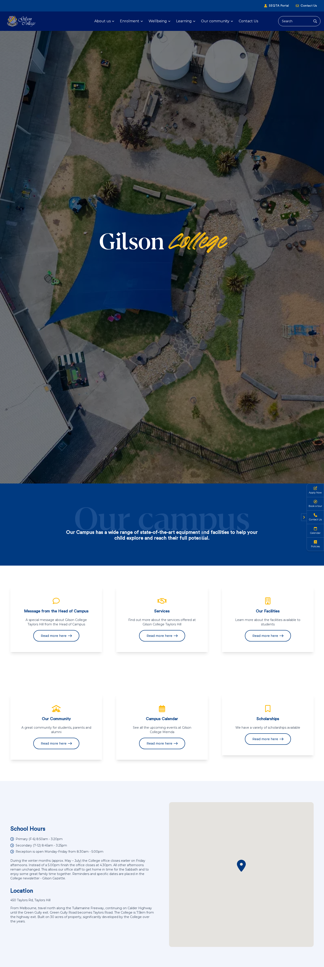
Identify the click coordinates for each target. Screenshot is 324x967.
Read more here (54, 636)
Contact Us (309, 5)
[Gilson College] (21, 21)
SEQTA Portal (279, 5)
